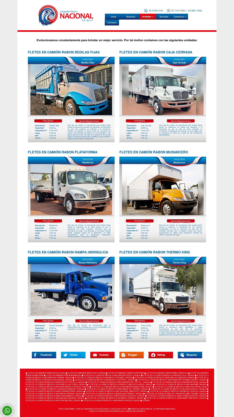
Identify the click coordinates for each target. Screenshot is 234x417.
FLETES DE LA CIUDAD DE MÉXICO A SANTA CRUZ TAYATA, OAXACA (182, 387)
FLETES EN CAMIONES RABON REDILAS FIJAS (46, 373)
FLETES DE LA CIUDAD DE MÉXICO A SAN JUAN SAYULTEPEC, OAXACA (112, 375)
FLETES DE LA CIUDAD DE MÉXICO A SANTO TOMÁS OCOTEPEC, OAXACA (176, 396)
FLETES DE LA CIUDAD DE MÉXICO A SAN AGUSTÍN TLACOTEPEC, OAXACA (114, 396)
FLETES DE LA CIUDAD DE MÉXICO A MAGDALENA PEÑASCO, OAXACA (113, 393)
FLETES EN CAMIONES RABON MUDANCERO (63, 375)
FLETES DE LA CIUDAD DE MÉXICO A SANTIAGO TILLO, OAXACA (168, 375)
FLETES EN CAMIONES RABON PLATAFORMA (126, 373)
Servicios (163, 16)
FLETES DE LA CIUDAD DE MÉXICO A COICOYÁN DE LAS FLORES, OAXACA (55, 384)
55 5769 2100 (156, 10)
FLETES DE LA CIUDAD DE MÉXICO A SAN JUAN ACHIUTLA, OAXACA (178, 389)
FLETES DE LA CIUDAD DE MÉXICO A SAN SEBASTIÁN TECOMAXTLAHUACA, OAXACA (172, 380)
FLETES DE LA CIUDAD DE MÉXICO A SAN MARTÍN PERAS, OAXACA (179, 382)
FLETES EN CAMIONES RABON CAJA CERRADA (86, 373)
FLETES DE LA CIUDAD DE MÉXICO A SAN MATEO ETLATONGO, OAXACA (103, 377)
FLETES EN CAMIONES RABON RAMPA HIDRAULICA (167, 373)
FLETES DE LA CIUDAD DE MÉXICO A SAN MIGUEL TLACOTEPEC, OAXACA (105, 380)
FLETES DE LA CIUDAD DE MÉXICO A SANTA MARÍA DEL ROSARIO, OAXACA (117, 389)
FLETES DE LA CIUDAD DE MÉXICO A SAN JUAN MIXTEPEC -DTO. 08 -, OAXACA (119, 382)
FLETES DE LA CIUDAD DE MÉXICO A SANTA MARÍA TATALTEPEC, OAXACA (176, 398)
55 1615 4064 (178, 10)
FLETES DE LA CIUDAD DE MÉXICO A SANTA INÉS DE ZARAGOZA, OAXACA (164, 377)
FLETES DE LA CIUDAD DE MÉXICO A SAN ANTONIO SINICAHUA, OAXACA (54, 398)
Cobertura (179, 16)
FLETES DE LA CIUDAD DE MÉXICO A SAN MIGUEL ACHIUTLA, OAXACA (178, 391)
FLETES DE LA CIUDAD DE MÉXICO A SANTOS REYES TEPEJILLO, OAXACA (55, 382)
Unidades (147, 16)
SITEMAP (146, 400)
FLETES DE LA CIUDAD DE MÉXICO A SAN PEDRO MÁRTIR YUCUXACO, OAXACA (57, 387)
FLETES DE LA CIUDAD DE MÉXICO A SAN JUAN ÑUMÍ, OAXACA (180, 384)
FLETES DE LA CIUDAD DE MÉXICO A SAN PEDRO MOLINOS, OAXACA (52, 400)
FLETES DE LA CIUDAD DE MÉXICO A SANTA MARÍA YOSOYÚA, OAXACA (111, 400)
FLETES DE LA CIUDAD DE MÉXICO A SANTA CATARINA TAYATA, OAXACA (54, 391)
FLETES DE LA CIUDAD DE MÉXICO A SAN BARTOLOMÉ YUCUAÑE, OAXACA (175, 393)
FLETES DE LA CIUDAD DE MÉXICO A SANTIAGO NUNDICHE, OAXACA (56, 389)
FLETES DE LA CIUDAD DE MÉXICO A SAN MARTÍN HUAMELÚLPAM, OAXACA (122, 387)
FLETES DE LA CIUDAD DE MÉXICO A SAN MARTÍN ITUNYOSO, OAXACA (53, 393)
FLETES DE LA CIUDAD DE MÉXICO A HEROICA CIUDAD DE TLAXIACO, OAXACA (120, 384)
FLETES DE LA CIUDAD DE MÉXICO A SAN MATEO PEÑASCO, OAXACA (115, 398)
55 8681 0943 (195, 10)
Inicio (113, 16)
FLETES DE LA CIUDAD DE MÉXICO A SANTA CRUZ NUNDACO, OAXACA (53, 396)
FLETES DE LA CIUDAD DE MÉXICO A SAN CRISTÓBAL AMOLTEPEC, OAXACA (116, 391)
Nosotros (130, 16)
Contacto (112, 22)
